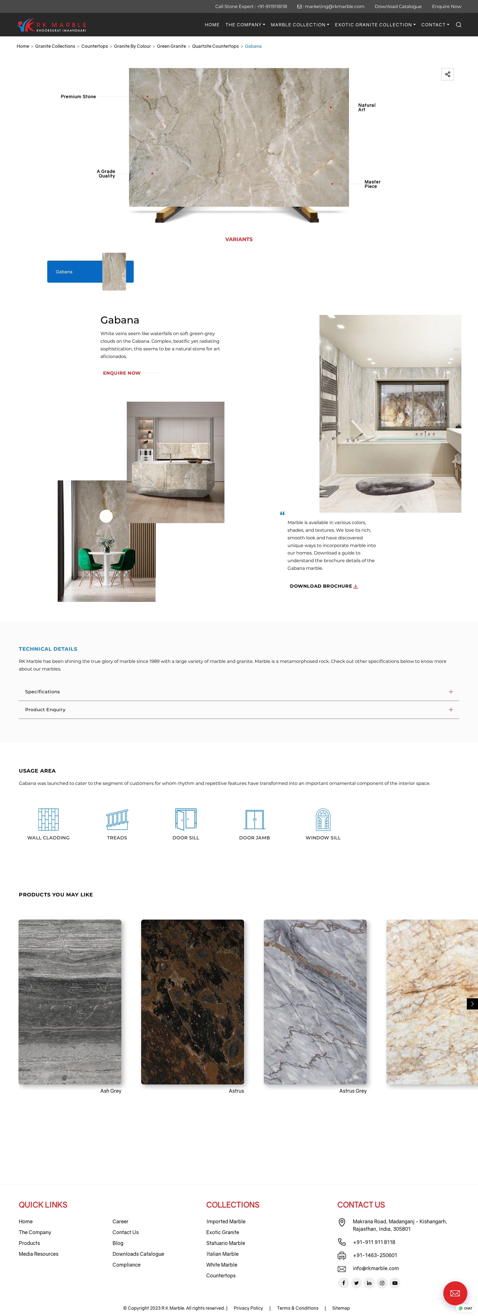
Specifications (42, 691)
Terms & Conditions (298, 1308)
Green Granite (171, 46)
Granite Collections (55, 46)
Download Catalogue (398, 6)
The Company (243, 24)
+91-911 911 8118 (374, 1242)
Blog (118, 1243)
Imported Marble (226, 1221)
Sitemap (341, 1308)
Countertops (94, 46)
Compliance (127, 1265)
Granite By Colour (132, 46)
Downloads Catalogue (138, 1254)
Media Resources (38, 1254)
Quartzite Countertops (215, 46)
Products (29, 1243)
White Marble (221, 1265)
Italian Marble (222, 1254)
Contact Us (126, 1232)
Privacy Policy (248, 1308)
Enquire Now (446, 6)
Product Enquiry (45, 709)
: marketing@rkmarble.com (333, 6)
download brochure (322, 586)
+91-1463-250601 (375, 1255)
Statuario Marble (225, 1243)
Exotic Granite (222, 1232)
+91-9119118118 (272, 6)
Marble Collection (298, 24)
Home (212, 24)
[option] (239, 145)
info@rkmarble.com (376, 1268)
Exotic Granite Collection (373, 24)
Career (120, 1221)
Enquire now (122, 373)
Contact (433, 24)
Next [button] (472, 1003)
